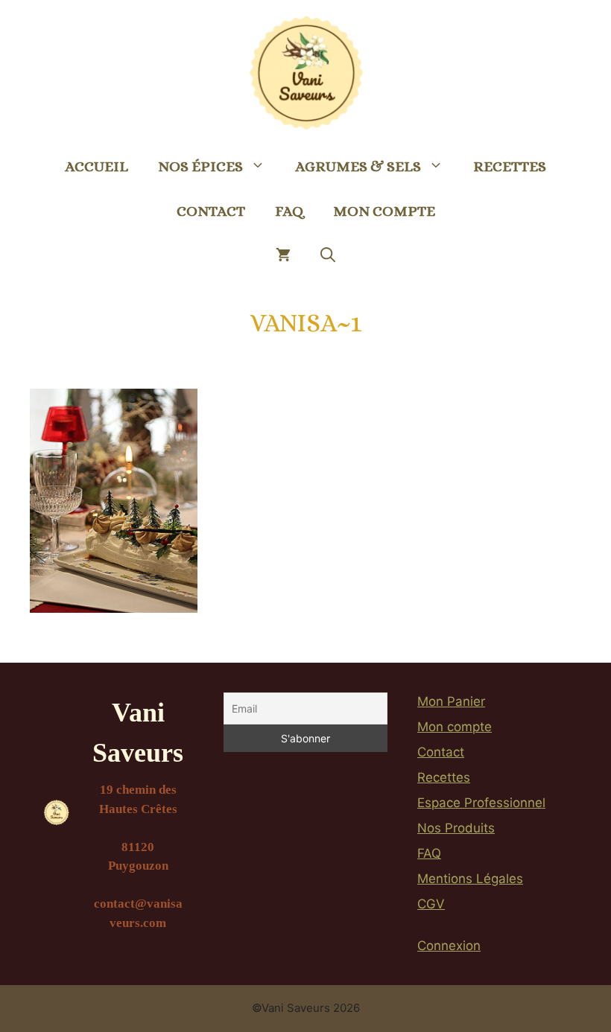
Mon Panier (451, 701)
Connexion (449, 945)
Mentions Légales (470, 878)
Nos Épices (200, 166)
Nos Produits (456, 828)
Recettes (509, 166)
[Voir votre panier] (283, 256)
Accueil (96, 166)
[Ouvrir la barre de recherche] (328, 256)
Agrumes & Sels (358, 166)
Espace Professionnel (481, 802)
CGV (431, 903)
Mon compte (384, 211)
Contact (211, 211)
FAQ (289, 211)
